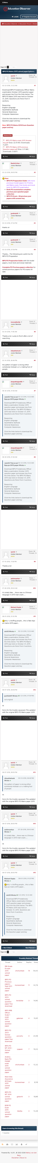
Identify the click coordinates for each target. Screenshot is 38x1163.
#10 (34, 588)
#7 (35, 391)
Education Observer (10, 24)
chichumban (19, 971)
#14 (34, 823)
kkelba (19, 1111)
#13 (34, 772)
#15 (34, 872)
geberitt (20, 1097)
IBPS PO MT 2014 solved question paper (8, 1096)
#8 (35, 457)
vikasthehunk (16, 351)
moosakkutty (15, 322)
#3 (35, 223)
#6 (35, 360)
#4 (35, 249)
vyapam (20, 1049)
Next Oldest (7, 948)
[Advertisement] (19, 46)
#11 (35, 616)
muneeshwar (20, 985)
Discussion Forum (25, 24)
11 (29, 985)
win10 (13, 76)
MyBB (13, 1153)
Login (16, 17)
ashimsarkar (15, 578)
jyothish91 (14, 213)
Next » (14, 67)
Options (31, 71)
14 (29, 971)
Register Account (30, 17)
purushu (20, 1036)
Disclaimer (15, 1158)
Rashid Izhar (15, 163)
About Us (23, 1158)
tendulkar (19, 1001)
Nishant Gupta (16, 607)
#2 (35, 172)
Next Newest (30, 948)
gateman (20, 1018)
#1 (35, 85)
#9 (35, 561)
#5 (35, 331)
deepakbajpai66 (16, 382)
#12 (34, 690)
